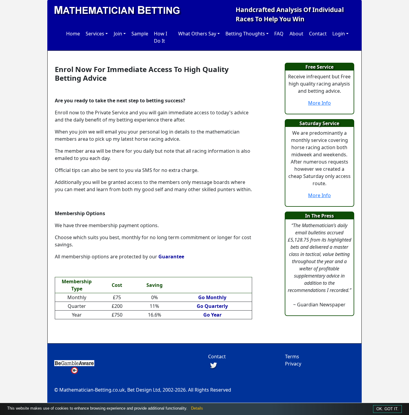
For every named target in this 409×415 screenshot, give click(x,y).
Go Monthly (212, 297)
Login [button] (338, 33)
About (296, 33)
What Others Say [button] (197, 33)
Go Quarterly (212, 306)
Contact (318, 33)
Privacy (293, 363)
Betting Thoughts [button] (245, 33)
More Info (319, 103)
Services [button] (95, 33)
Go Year (212, 314)
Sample (139, 33)
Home (73, 33)
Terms (292, 356)
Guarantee (171, 256)
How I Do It (160, 37)
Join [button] (118, 33)
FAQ (279, 33)
